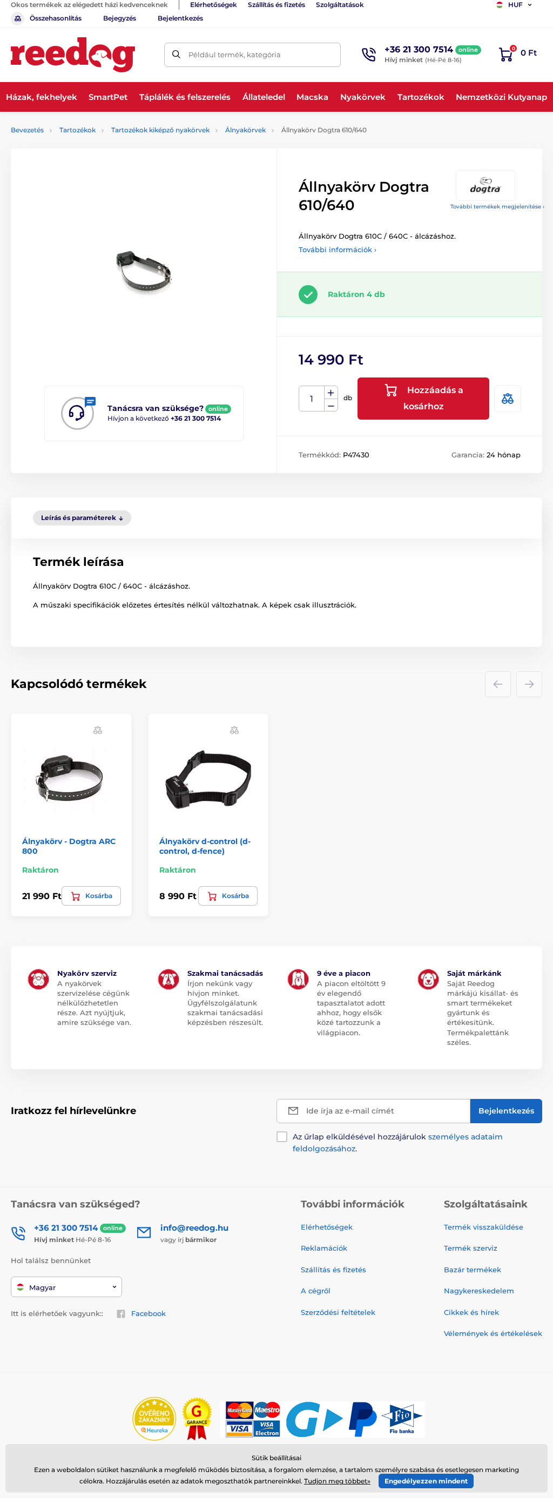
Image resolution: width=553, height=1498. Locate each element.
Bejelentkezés (180, 18)
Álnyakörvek (245, 130)
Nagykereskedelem (479, 1290)
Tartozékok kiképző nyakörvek (160, 130)
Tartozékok (77, 130)
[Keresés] (176, 55)
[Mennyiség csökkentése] (331, 405)
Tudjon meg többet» (337, 1481)
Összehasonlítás (56, 18)
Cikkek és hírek (471, 1312)
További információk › (337, 249)
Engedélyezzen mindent (426, 1481)
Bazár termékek (472, 1269)
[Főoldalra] (73, 54)
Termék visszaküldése (483, 1227)
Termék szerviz (470, 1248)
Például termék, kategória (234, 54)
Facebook (148, 1313)
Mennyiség (312, 398)
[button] (98, 730)
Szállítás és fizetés (276, 5)
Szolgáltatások (340, 5)
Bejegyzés (119, 18)
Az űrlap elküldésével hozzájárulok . (398, 1142)
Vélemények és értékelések (493, 1333)
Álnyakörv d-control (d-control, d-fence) (205, 846)
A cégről (316, 1290)
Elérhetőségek (213, 5)
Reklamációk (324, 1248)
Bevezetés (27, 130)
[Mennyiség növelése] (331, 392)
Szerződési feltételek (338, 1312)
